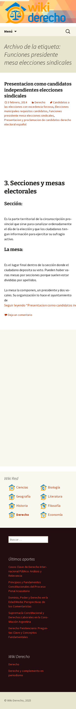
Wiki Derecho (15, 700)
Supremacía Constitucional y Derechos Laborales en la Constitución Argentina (28, 617)
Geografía (23, 496)
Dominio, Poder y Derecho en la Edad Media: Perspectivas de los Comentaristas (28, 602)
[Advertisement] (48, 156)
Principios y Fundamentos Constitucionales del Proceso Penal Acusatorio (27, 586)
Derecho (40, 102)
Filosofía (54, 506)
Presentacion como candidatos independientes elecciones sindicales (38, 90)
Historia (22, 506)
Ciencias (22, 487)
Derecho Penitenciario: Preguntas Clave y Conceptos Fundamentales (28, 632)
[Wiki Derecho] (38, 13)
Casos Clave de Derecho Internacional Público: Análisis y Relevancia (27, 571)
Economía (55, 515)
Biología (54, 487)
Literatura (55, 496)
